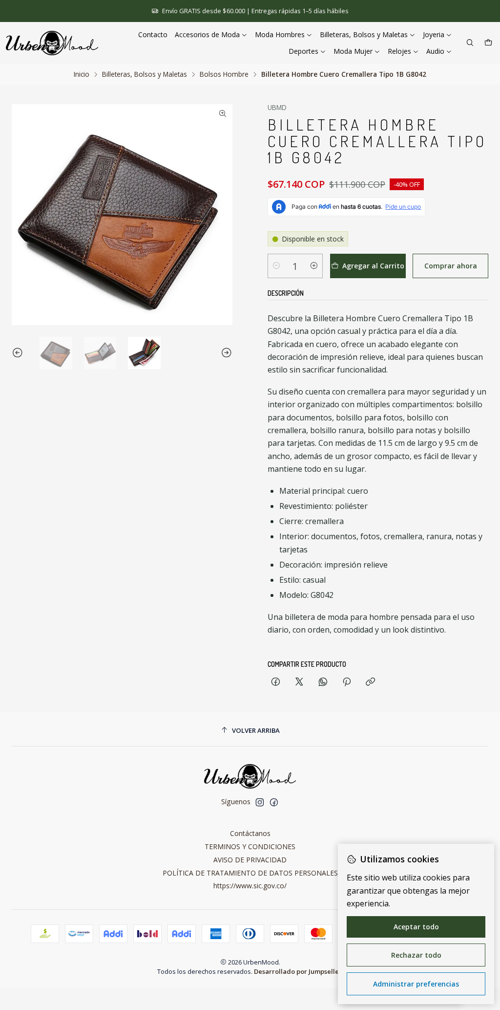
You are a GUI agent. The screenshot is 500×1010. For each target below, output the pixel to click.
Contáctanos (250, 833)
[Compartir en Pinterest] (346, 682)
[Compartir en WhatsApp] (323, 682)
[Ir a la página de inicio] (52, 43)
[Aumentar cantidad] (314, 266)
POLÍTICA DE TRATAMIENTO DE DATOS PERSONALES (250, 873)
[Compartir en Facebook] (276, 682)
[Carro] (488, 43)
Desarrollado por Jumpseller (298, 971)
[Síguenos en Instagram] (260, 802)
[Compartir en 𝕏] (299, 682)
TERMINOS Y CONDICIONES (250, 846)
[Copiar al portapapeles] (370, 682)
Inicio (81, 74)
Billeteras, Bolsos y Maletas (144, 74)
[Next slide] (225, 353)
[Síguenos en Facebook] (274, 802)
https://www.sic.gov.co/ (250, 885)
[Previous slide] (19, 353)
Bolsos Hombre (224, 74)
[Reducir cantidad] (276, 266)
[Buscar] (470, 43)
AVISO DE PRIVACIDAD (250, 859)
